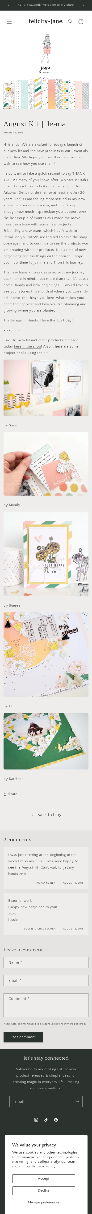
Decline (44, 1191)
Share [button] (12, 794)
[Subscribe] (77, 1101)
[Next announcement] (83, 5)
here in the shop (27, 347)
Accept (43, 1179)
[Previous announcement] (9, 5)
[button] (9, 21)
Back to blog (49, 815)
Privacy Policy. (44, 1166)
